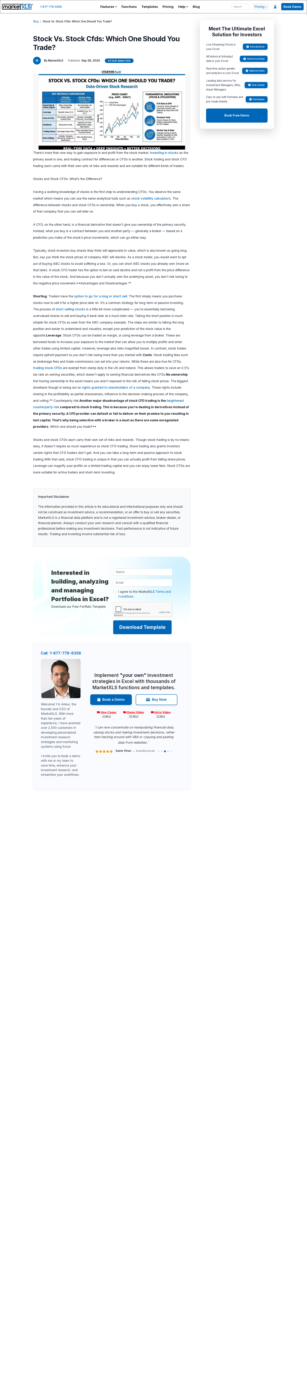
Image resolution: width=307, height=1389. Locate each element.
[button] (108, 6)
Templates (149, 7)
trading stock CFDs (47, 368)
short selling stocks (70, 309)
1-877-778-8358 (51, 6)
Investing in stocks (164, 153)
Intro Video (163, 714)
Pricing (168, 7)
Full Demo (259, 99)
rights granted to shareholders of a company (116, 387)
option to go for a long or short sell (100, 296)
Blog (196, 7)
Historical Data (256, 58)
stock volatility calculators (151, 198)
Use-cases (258, 84)
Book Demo (292, 7)
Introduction (257, 46)
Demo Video (135, 714)
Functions (129, 7)
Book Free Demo (236, 115)
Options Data (257, 70)
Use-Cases (108, 714)
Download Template (142, 627)
